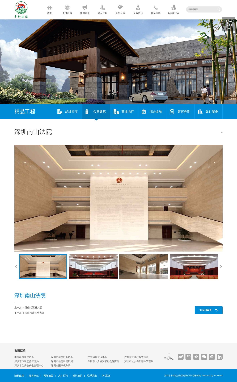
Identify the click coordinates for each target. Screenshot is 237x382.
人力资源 (138, 13)
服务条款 (34, 375)
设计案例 (212, 111)
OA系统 (106, 375)
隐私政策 (19, 375)
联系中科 (155, 13)
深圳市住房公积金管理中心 (29, 365)
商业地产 (127, 111)
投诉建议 (77, 375)
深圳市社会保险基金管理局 (138, 361)
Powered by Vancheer (212, 375)
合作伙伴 (120, 13)
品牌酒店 (71, 111)
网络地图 (48, 375)
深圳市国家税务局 (60, 365)
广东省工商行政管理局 (136, 357)
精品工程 (102, 13)
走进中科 (67, 13)
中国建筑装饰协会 (24, 357)
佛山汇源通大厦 (33, 307)
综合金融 (156, 111)
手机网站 (169, 358)
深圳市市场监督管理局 (26, 361)
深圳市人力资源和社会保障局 (103, 361)
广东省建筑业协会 (97, 357)
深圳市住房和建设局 (62, 361)
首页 (49, 13)
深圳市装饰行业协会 (62, 357)
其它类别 (184, 111)
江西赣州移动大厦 (34, 312)
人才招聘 (63, 375)
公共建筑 (99, 111)
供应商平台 (173, 13)
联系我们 (92, 375)
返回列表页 (206, 310)
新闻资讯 (85, 13)
